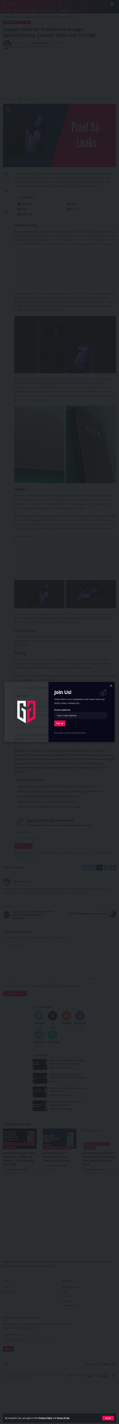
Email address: (62, 709)
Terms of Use (63, 1418)
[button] (108, 1418)
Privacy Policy (45, 1418)
